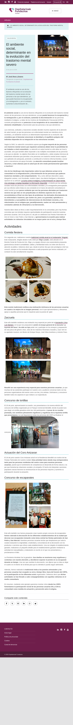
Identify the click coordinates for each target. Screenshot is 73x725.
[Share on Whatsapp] (30, 603)
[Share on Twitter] (12, 603)
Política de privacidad (11, 637)
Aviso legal (7, 633)
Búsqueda (57, 2)
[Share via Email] (18, 603)
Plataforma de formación (38, 2)
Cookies (7, 640)
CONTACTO (8, 629)
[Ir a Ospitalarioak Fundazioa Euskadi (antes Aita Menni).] (8, 25)
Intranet (49, 2)
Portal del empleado (23, 2)
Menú (56, 11)
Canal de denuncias (10, 644)
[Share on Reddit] (35, 603)
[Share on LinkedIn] (24, 603)
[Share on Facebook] (6, 603)
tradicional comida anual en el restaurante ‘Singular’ (49, 237)
